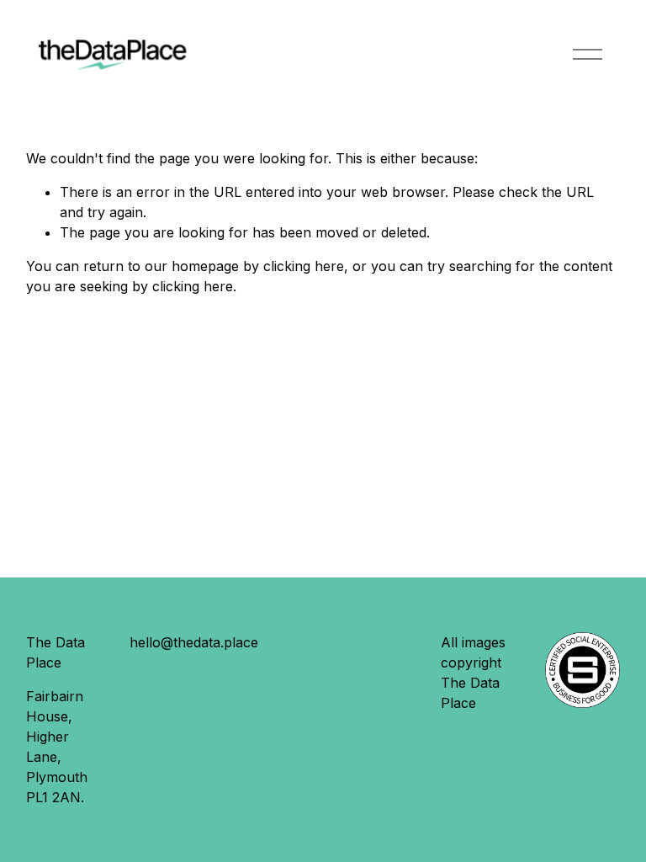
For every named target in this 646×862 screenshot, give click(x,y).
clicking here (303, 266)
